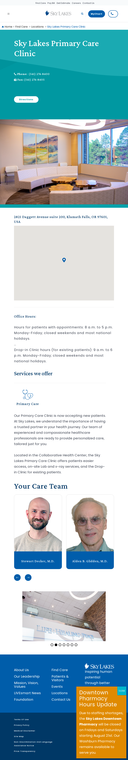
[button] (64, 260)
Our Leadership (27, 676)
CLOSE (122, 690)
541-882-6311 (113, 13)
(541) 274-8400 (39, 74)
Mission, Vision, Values (26, 684)
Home (8, 27)
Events (57, 686)
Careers (76, 3)
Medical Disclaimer (24, 730)
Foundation (23, 699)
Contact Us (88, 3)
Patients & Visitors (60, 678)
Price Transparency (24, 751)
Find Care (41, 3)
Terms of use (21, 719)
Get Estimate (63, 3)
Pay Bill (51, 3)
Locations (37, 27)
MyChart (96, 13)
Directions (26, 99)
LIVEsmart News (27, 693)
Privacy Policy (21, 725)
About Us (21, 670)
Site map (19, 736)
